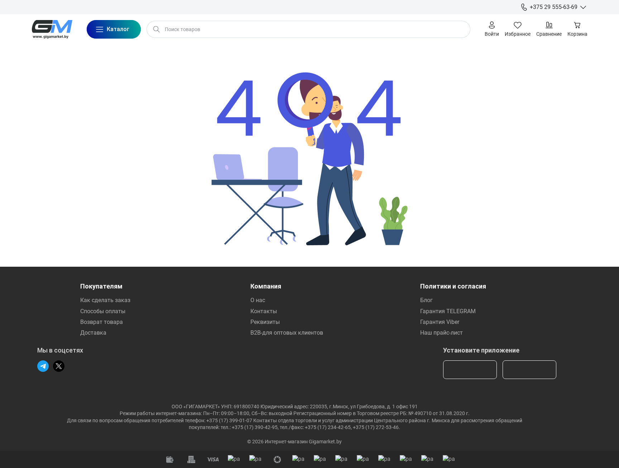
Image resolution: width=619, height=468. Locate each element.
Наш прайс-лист (441, 332)
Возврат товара (101, 322)
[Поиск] (156, 29)
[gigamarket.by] (52, 29)
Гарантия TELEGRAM (448, 311)
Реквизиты (265, 322)
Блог (426, 300)
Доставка (93, 332)
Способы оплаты (102, 311)
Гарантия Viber (439, 322)
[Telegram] (43, 366)
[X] (58, 366)
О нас (257, 300)
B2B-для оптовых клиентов (286, 332)
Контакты (263, 311)
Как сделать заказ (105, 300)
